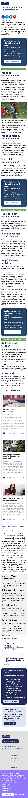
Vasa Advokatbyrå (8, 383)
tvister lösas (15, 94)
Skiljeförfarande (5, 21)
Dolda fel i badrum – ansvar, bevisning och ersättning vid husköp (14, 660)
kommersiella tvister (19, 378)
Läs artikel (6, 651)
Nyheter (8, 13)
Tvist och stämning (16, 13)
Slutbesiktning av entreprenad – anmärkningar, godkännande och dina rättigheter (14, 646)
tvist (19, 175)
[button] (26, 3)
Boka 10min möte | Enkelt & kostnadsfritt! (13, 210)
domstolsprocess (19, 26)
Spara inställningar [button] (20, 794)
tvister (10, 24)
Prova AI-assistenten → (12, 61)
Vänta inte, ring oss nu (11, 701)
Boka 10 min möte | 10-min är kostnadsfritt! (14, 339)
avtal (15, 385)
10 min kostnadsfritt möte (10, 741)
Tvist (9, 635)
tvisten (10, 361)
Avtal (5, 635)
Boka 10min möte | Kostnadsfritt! (14, 69)
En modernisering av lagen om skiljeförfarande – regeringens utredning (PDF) (12, 526)
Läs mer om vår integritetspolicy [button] (11, 782)
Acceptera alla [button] (8, 794)
